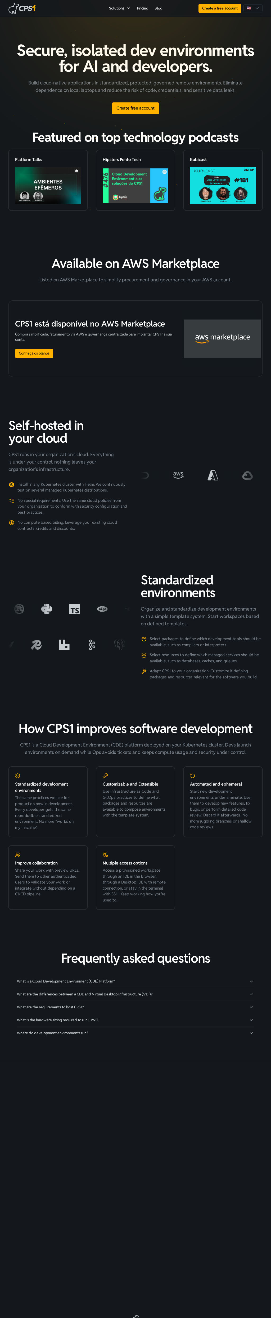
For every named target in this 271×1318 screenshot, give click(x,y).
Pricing (142, 8)
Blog (158, 8)
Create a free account (220, 8)
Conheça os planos (34, 353)
